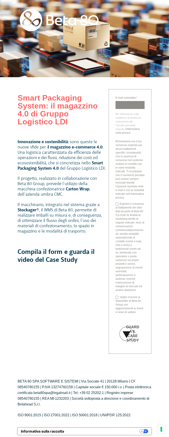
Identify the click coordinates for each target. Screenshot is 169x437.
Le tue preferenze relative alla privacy (103, 431)
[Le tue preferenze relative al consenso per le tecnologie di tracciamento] (161, 429)
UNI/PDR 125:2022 (115, 415)
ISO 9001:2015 (29, 415)
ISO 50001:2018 (84, 415)
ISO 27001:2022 (56, 415)
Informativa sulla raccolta (42, 431)
